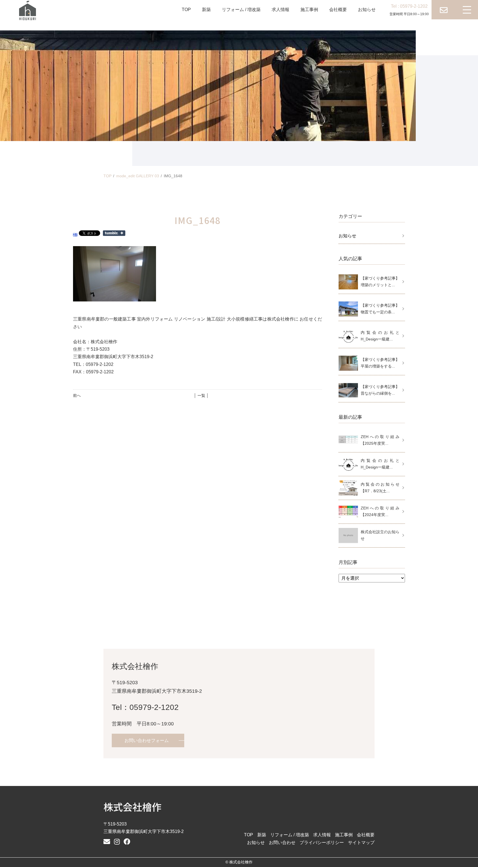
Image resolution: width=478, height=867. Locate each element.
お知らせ (367, 9)
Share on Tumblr (114, 233)
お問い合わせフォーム (146, 740)
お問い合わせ (282, 842)
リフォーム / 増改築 (241, 9)
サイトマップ (361, 842)
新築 (206, 9)
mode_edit (137, 176)
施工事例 (309, 9)
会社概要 (338, 9)
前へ (77, 395)
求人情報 (280, 9)
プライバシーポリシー (322, 842)
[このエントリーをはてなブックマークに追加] (75, 232)
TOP (186, 9)
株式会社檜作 (132, 807)
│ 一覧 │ (201, 395)
